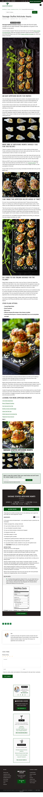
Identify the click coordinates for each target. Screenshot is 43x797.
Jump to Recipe (13, 22)
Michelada (22, 726)
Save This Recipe (21, 613)
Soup (4, 782)
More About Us (24, 692)
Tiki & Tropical (32, 782)
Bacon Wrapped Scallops (8, 403)
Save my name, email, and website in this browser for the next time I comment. (21, 672)
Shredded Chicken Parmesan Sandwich (21, 750)
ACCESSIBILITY (30, 790)
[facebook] (18, 695)
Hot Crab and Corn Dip (7, 406)
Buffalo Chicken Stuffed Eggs (9, 408)
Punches (31, 777)
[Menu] (40, 5)
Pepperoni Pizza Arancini (8, 416)
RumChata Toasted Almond (21, 729)
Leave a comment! (24, 18)
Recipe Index (5, 772)
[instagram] (27, 1)
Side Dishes (5, 780)
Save (19, 22)
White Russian (21, 727)
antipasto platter (32, 162)
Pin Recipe (31, 509)
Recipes (9, 9)
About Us (24, 686)
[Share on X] (8, 624)
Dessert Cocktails (33, 780)
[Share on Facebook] (3, 624)
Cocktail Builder (33, 772)
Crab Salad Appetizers (7, 400)
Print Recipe (13, 509)
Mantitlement (4, 9)
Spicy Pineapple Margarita (21, 730)
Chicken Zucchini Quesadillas (21, 755)
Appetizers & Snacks (14, 9)
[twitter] (25, 1)
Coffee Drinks (32, 779)
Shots (31, 775)
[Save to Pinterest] (6, 624)
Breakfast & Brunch (7, 777)
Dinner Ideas (5, 779)
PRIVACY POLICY (24, 790)
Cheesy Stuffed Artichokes (27, 34)
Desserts (5, 784)
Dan (19, 18)
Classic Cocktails (33, 774)
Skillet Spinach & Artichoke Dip (9, 414)
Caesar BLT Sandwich (21, 756)
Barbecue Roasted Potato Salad (21, 753)
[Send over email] (10, 624)
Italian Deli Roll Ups (6, 411)
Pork (20, 9)
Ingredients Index (6, 774)
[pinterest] (23, 1)
